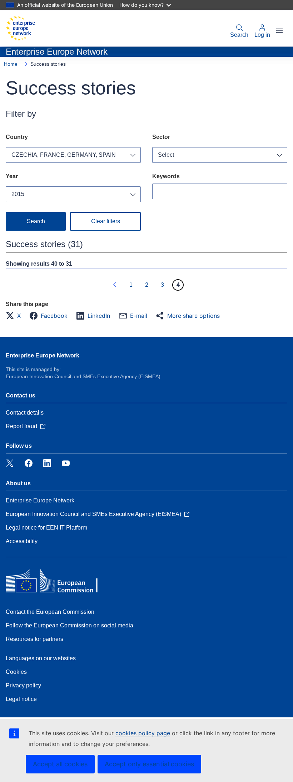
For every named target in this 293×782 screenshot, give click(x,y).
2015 (17, 194)
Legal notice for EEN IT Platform (46, 528)
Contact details (25, 413)
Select (166, 155)
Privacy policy (23, 685)
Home (11, 64)
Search (239, 35)
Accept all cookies (60, 764)
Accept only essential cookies (149, 764)
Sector (161, 137)
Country (17, 137)
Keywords (166, 176)
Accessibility (22, 541)
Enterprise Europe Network (42, 355)
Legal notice (21, 699)
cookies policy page (142, 733)
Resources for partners (34, 639)
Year (12, 176)
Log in (262, 35)
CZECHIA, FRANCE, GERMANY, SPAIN (63, 155)
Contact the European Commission (50, 612)
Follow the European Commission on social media (69, 625)
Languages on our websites (41, 658)
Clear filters (105, 221)
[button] (15, 315)
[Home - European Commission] (20, 28)
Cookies (16, 672)
